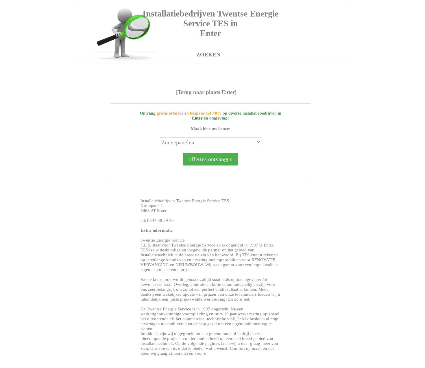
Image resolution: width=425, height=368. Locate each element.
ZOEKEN (208, 54)
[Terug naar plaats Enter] (206, 92)
